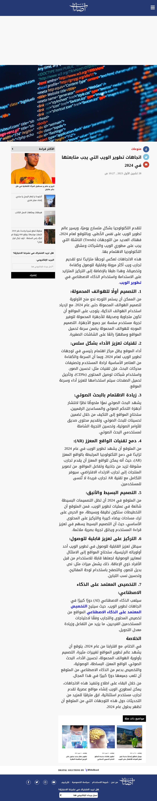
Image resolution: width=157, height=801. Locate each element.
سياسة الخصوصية (81, 782)
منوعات (136, 149)
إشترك (33, 275)
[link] (28, 782)
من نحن (114, 782)
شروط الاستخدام (100, 782)
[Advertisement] (78, 40)
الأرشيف (65, 782)
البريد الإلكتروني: (45, 260)
